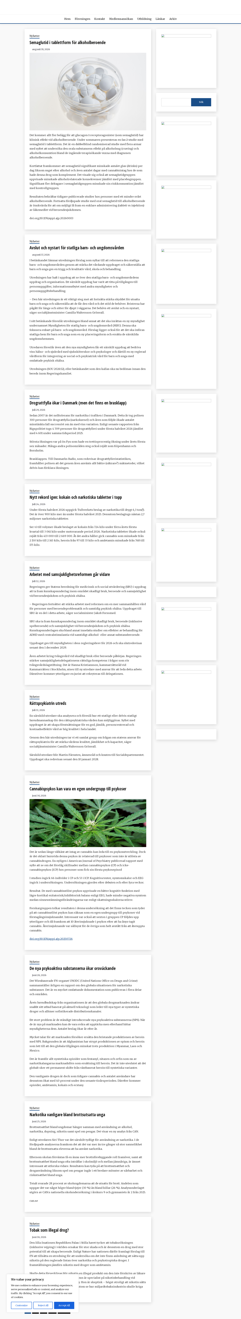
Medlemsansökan (121, 18)
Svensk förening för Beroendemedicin (120, 6)
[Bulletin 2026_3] (186, 316)
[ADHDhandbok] (186, 609)
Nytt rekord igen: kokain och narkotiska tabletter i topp (76, 497)
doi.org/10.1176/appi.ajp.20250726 (51, 938)
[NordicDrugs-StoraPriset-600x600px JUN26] (186, 465)
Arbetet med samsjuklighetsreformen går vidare (70, 574)
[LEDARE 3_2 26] (186, 401)
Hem (67, 18)
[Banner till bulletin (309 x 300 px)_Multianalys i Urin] (186, 530)
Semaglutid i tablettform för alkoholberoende (68, 42)
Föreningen (82, 18)
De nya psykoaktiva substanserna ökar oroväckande (73, 968)
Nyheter (35, 36)
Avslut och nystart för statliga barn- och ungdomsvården (77, 248)
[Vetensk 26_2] (186, 36)
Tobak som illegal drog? (49, 1230)
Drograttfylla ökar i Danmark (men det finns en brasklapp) (78, 403)
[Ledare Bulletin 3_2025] (186, 251)
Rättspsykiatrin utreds (48, 703)
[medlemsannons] (186, 672)
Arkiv (173, 18)
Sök (201, 102)
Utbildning (144, 18)
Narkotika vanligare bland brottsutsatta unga (67, 1115)
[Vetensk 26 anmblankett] (186, 124)
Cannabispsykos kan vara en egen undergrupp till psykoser (78, 789)
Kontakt (99, 18)
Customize (21, 1305)
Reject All (43, 1305)
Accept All (64, 1305)
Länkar (160, 18)
